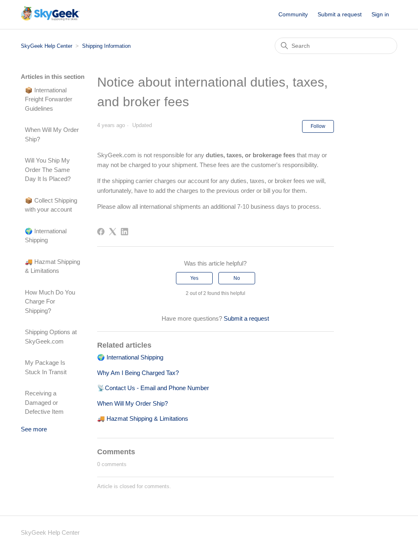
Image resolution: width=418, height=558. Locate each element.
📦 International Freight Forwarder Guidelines (48, 99)
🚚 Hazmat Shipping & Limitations (52, 266)
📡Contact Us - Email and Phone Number (153, 387)
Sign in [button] (380, 14)
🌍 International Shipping (46, 236)
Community (293, 14)
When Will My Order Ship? (52, 134)
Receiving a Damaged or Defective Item (44, 402)
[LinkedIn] (124, 231)
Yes (194, 278)
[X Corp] (112, 231)
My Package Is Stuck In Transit (46, 367)
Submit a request (340, 14)
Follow (318, 126)
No (236, 278)
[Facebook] (100, 231)
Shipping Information (106, 46)
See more (34, 429)
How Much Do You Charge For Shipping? (50, 301)
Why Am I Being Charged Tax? (138, 372)
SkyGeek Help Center (46, 46)
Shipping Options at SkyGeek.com (51, 336)
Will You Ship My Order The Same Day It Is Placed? (48, 169)
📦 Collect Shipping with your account (51, 205)
